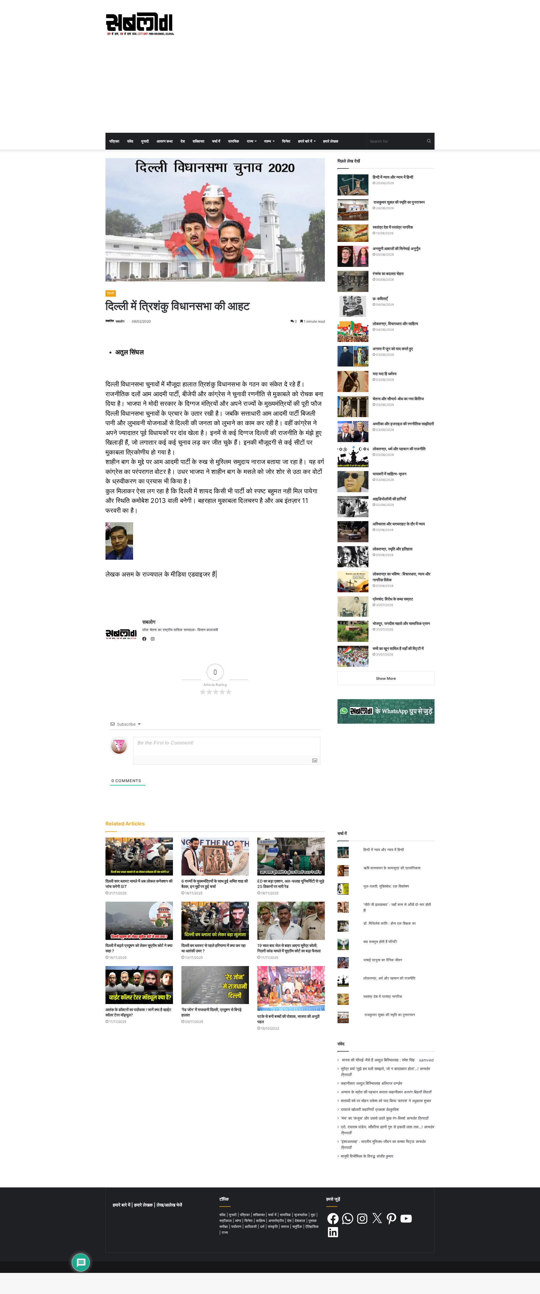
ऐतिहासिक (312, 1226)
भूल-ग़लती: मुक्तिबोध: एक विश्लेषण (386, 886)
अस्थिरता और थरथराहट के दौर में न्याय (399, 523)
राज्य (250, 141)
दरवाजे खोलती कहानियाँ (357, 1109)
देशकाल (300, 1220)
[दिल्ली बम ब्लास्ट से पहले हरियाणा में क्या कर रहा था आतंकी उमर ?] (215, 921)
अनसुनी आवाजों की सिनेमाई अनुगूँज (396, 248)
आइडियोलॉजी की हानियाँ (389, 498)
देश (183, 141)
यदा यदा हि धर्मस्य (385, 373)
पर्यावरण (236, 1226)
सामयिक (233, 141)
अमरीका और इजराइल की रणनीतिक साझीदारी (403, 423)
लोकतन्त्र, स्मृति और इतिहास (392, 548)
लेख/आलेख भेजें (169, 1205)
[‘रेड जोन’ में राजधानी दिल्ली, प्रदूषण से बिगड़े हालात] (215, 985)
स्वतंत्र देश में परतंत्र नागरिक (393, 227)
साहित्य (261, 1220)
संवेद (130, 141)
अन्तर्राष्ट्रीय (276, 1220)
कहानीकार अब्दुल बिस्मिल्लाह (360, 1083)
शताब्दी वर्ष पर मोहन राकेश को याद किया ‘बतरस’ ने (376, 1101)
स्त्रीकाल (226, 1220)
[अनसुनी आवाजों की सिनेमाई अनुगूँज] (353, 256)
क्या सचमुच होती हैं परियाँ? (380, 941)
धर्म (263, 1226)
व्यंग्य (238, 1220)
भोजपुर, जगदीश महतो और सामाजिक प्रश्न (401, 623)
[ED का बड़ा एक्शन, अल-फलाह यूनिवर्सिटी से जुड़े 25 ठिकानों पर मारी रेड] (291, 857)
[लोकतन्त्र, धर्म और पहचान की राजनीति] (353, 456)
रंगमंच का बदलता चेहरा (388, 273)
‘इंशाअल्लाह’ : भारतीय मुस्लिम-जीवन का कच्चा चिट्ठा (377, 1141)
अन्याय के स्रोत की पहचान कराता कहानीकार (372, 1092)
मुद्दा (313, 1214)
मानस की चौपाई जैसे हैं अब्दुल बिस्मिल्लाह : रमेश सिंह (379, 1060)
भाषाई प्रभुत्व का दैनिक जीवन (382, 960)
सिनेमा (286, 141)
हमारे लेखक (330, 141)
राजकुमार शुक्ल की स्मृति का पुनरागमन (399, 202)
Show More (386, 678)
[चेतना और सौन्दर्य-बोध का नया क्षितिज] (353, 406)
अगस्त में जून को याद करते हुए (393, 348)
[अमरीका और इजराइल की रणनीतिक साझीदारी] (353, 431)
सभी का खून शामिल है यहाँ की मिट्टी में (398, 648)
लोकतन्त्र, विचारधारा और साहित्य (395, 323)
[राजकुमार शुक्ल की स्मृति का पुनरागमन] (353, 209)
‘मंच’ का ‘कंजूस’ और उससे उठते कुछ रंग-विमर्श (373, 1118)
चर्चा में (216, 141)
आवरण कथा (165, 141)
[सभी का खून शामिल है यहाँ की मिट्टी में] (353, 656)
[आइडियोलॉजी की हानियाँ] (353, 506)
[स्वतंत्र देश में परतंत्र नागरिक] (353, 233)
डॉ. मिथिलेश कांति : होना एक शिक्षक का (389, 923)
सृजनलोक (301, 1214)
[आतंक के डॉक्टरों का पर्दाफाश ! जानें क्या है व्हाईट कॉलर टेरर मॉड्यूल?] (139, 985)
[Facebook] (145, 639)
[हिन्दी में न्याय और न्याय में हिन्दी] (353, 184)
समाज (285, 1226)
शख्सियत (198, 141)
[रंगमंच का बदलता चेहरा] (353, 281)
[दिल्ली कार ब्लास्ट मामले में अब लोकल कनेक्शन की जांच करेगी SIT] (139, 857)
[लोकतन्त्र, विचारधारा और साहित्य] (353, 331)
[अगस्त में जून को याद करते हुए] (353, 356)
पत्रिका (114, 141)
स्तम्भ (267, 141)
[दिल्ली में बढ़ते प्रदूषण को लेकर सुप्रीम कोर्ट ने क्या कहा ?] (139, 921)
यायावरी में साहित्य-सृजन (390, 473)
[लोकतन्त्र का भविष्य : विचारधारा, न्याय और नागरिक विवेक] (353, 581)
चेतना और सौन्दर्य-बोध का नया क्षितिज (398, 398)
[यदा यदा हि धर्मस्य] (353, 381)
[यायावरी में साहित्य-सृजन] (353, 481)
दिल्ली (110, 293)
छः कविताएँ (380, 298)
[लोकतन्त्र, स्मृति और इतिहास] (353, 556)
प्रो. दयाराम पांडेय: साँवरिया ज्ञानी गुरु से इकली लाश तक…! (382, 1127)
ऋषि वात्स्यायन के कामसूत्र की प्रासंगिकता (391, 868)
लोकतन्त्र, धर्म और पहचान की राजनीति (399, 448)
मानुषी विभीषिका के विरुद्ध (358, 1156)
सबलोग (120, 321)
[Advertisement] (270, 90)
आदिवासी (251, 1226)
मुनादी (145, 141)
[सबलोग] (139, 24)
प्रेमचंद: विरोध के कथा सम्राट (393, 599)
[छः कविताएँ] (353, 306)
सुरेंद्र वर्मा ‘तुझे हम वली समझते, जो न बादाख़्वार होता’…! (379, 1068)
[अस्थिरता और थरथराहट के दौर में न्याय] (353, 531)
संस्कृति (273, 1226)
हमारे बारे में (305, 141)
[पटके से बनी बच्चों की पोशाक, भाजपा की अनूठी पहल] (291, 988)
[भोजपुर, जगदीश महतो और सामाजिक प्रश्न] (353, 631)
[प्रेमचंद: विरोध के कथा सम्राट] (353, 606)
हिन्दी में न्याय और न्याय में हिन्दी (393, 177)
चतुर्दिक (297, 1226)
